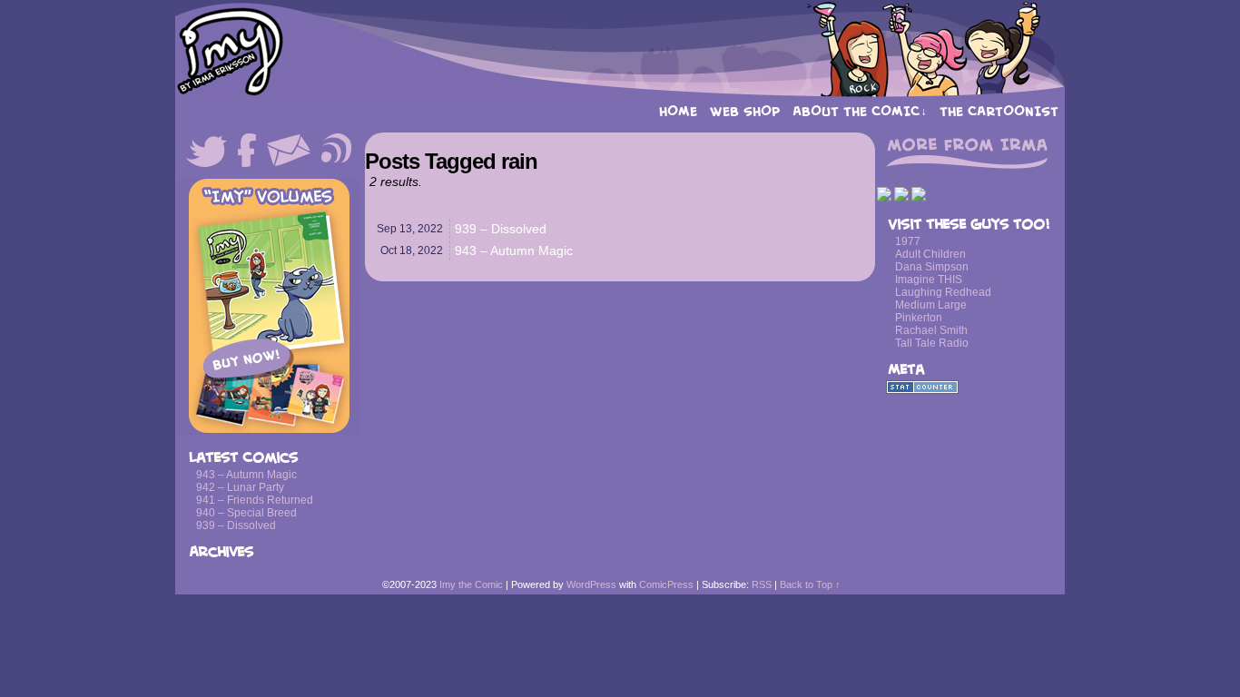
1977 (907, 241)
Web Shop (745, 111)
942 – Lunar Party (240, 487)
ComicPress (666, 584)
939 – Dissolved (236, 525)
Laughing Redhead (943, 292)
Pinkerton (918, 317)
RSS (762, 584)
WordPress (591, 584)
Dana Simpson (932, 266)
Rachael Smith (931, 330)
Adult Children (930, 254)
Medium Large (931, 305)
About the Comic (859, 111)
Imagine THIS (928, 279)
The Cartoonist (999, 111)
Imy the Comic (620, 50)
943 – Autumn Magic (246, 474)
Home (678, 111)
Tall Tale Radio (932, 343)
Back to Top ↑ (810, 584)
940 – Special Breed (246, 512)
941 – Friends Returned (254, 500)
